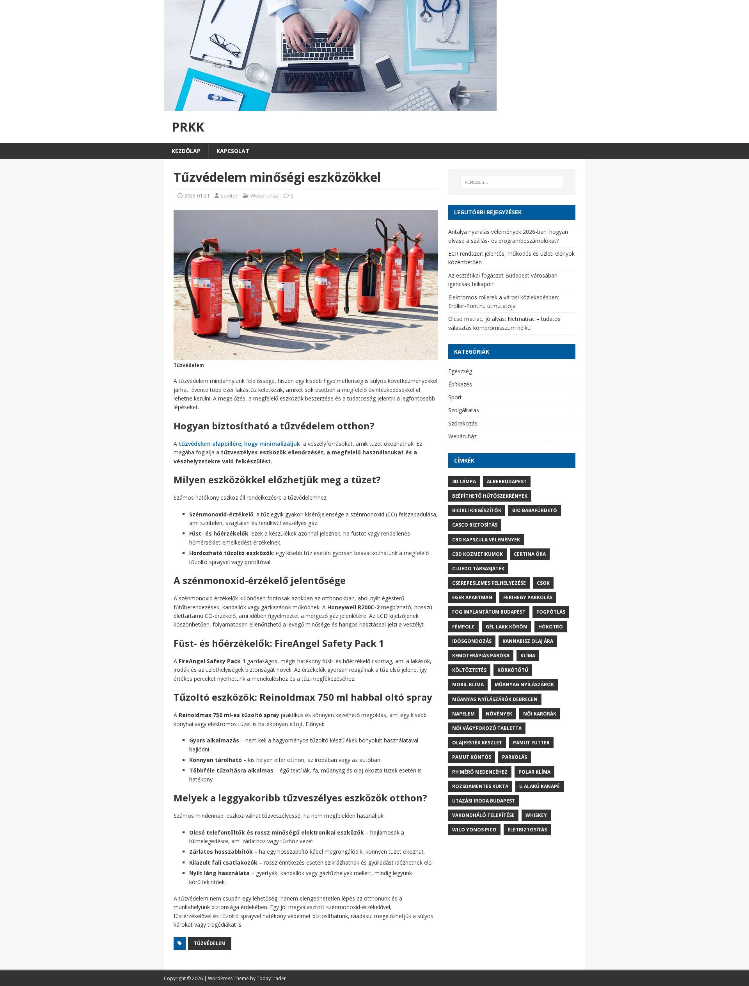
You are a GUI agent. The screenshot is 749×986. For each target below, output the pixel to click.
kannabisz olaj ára (527, 641)
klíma (527, 655)
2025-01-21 (197, 195)
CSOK (543, 583)
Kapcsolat (233, 151)
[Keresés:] (511, 182)
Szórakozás (462, 423)
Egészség (460, 371)
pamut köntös (471, 757)
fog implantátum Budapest (488, 612)
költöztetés (469, 670)
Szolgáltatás (463, 410)
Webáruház (264, 195)
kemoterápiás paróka (480, 655)
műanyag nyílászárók (524, 684)
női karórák (539, 713)
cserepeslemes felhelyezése (489, 583)
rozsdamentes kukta (480, 786)
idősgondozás (472, 641)
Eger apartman (472, 597)
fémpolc (463, 626)
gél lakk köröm (506, 626)
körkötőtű (512, 670)
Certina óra (530, 554)
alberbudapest (507, 481)
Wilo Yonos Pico (474, 829)
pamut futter (531, 742)
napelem (463, 713)
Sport (455, 397)
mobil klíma (468, 684)
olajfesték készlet (477, 742)
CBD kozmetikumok (477, 554)
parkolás (514, 757)
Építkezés (460, 384)
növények (499, 713)
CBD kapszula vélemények (486, 539)
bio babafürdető (534, 510)
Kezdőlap (186, 151)
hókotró (550, 626)
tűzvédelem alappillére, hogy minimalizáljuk (239, 443)
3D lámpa (464, 481)
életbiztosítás (527, 829)
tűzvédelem (209, 943)
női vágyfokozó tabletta (487, 728)
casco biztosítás (474, 524)
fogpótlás (550, 612)
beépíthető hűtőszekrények (489, 496)
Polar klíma (534, 772)
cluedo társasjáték (478, 568)
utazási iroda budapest (483, 800)
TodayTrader (271, 978)
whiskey (536, 815)
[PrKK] (330, 106)
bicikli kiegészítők (476, 510)
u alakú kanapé (539, 786)
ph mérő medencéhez (480, 772)
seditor (229, 195)
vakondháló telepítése (483, 815)
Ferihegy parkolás (527, 597)
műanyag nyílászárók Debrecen (495, 699)
